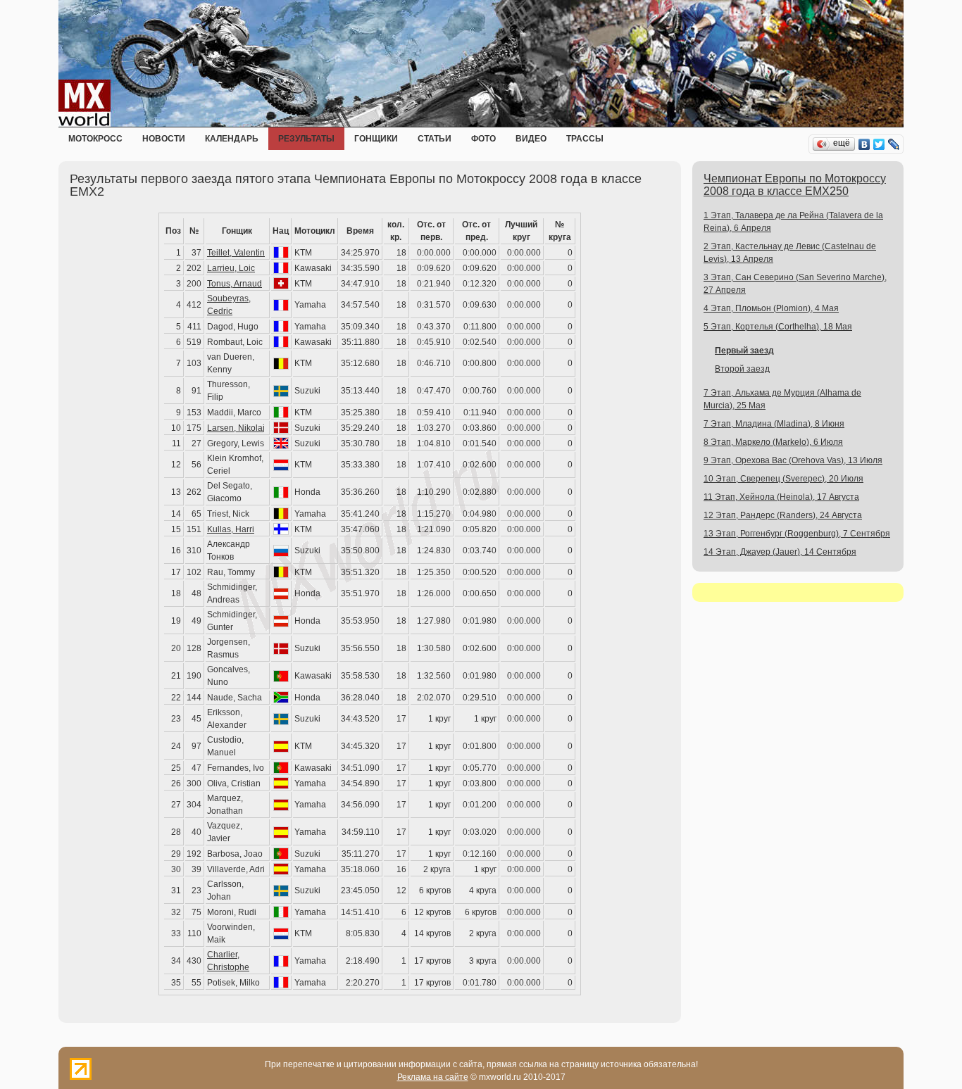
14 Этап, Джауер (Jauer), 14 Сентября (780, 552)
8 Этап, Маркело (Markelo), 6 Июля (773, 442)
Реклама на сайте (432, 1077)
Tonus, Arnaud (234, 284)
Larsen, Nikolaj (236, 428)
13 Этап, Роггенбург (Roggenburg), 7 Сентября (797, 534)
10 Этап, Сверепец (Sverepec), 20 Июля (783, 479)
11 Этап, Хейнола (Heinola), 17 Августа (781, 497)
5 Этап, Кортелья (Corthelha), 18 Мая (778, 327)
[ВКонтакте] (864, 144)
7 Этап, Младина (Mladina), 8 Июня (774, 424)
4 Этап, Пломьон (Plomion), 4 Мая (771, 308)
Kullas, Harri (230, 529)
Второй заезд (742, 369)
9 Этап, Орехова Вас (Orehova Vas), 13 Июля (793, 460)
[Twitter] (879, 144)
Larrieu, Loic (231, 268)
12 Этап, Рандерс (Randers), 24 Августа (783, 515)
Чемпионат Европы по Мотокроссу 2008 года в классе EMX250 (795, 184)
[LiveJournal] (894, 144)
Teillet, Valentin (236, 253)
